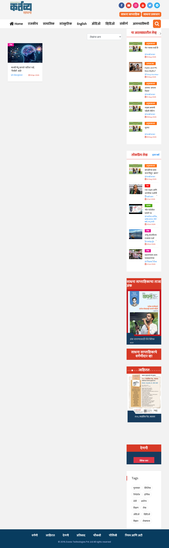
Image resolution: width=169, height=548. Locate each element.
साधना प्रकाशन (151, 14)
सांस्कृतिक (65, 24)
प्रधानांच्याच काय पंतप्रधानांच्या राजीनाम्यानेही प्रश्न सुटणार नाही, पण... (152, 260)
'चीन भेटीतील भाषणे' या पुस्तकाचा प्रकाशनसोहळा (150, 214)
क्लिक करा (144, 461)
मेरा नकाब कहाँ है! (151, 48)
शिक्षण (135, 508)
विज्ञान (135, 521)
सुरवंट (147, 127)
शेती (135, 501)
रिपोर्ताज (136, 494)
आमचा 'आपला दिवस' (150, 89)
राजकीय (33, 24)
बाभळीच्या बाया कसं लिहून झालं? (152, 171)
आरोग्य (144, 501)
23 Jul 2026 (150, 264)
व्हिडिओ (110, 24)
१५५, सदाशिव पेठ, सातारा (144, 417)
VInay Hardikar (152, 74)
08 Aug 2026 (151, 137)
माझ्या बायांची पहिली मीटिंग (150, 109)
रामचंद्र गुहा (150, 242)
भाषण (148, 205)
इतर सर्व (155, 155)
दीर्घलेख (147, 488)
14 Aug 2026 (151, 77)
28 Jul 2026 (150, 244)
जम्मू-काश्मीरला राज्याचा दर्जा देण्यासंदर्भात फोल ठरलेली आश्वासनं (151, 240)
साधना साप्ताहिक (130, 14)
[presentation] (155, 33)
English (82, 24)
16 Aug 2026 (151, 57)
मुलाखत (136, 488)
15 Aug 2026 (151, 97)
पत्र (147, 185)
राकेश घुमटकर (18, 75)
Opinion (150, 63)
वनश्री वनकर (151, 54)
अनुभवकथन (150, 43)
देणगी (66, 535)
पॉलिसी (113, 535)
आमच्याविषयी (141, 24)
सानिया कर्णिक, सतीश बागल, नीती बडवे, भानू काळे (151, 219)
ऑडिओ (96, 24)
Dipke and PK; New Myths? (151, 69)
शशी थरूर (150, 197)
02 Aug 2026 (151, 179)
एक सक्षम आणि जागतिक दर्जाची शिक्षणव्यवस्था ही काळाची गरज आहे (152, 195)
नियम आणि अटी (133, 535)
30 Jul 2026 (150, 224)
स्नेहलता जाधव (152, 262)
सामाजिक (48, 24)
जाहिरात (50, 535)
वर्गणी (35, 535)
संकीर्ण (124, 24)
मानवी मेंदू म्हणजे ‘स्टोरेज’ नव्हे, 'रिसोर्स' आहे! (22, 69)
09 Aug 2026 (151, 117)
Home (18, 24)
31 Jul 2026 (150, 199)
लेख (10, 44)
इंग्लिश (147, 494)
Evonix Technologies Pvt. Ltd (79, 542)
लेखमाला (146, 521)
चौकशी (97, 535)
